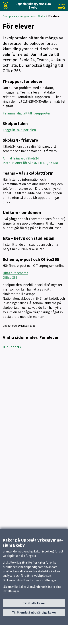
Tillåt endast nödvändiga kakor (34, 612)
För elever (54, 16)
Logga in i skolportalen (19, 130)
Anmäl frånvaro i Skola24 (21, 158)
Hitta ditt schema (15, 273)
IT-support (11, 347)
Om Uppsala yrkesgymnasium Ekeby (24, 16)
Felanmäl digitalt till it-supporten (27, 113)
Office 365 (10, 277)
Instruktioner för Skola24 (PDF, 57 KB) (30, 163)
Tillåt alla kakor (34, 603)
